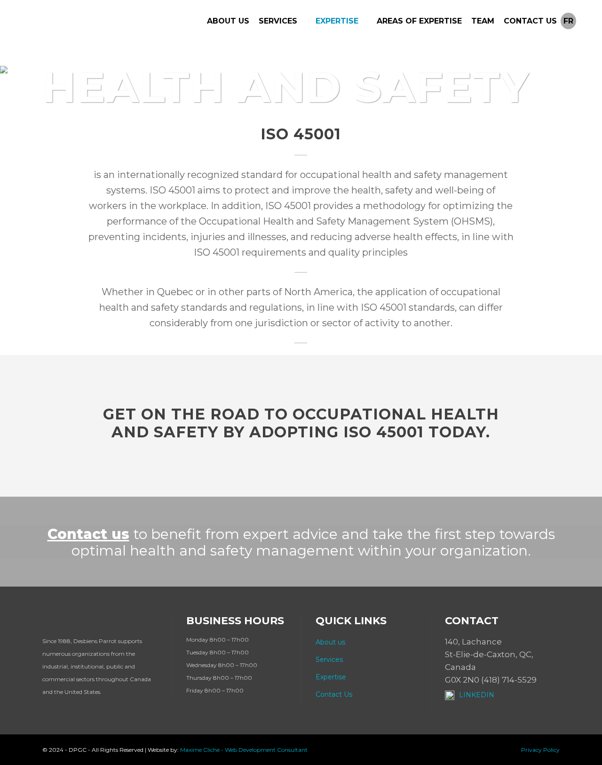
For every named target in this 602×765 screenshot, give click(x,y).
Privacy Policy (540, 749)
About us (330, 642)
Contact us (88, 534)
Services (329, 659)
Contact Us (334, 694)
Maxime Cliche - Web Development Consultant (244, 749)
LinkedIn (476, 695)
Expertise (331, 677)
